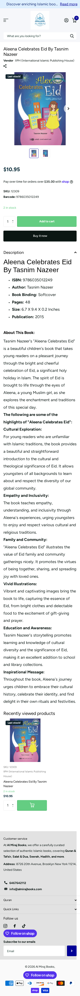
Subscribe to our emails (19, 942)
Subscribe (72, 951)
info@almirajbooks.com (25, 889)
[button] (13, 217)
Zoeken (72, 36)
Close (40, 900)
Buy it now (40, 236)
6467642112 (17, 883)
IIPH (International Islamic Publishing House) (44, 60)
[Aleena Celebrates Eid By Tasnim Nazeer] (25, 740)
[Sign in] (66, 20)
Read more (68, 4)
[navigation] (34, 153)
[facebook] (15, 926)
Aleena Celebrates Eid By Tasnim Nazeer (25, 784)
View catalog (5, 20)
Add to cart (47, 221)
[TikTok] (24, 926)
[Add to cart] (32, 805)
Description (13, 252)
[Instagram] (5, 926)
